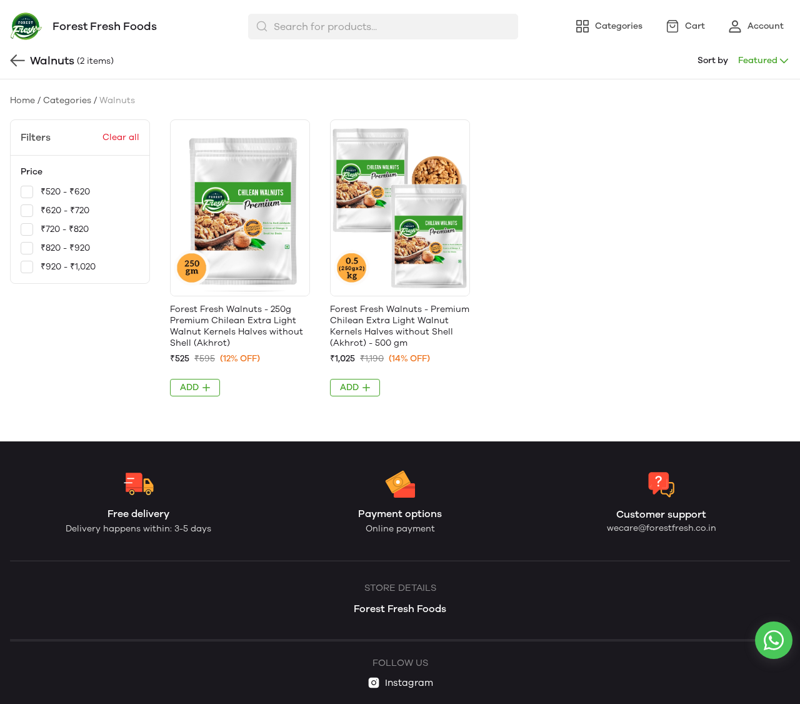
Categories (67, 100)
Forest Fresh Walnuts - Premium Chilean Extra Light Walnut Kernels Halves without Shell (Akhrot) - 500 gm (399, 326)
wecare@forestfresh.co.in (661, 528)
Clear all (120, 137)
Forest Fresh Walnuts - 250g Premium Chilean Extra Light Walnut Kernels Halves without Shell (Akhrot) (236, 326)
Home (22, 100)
